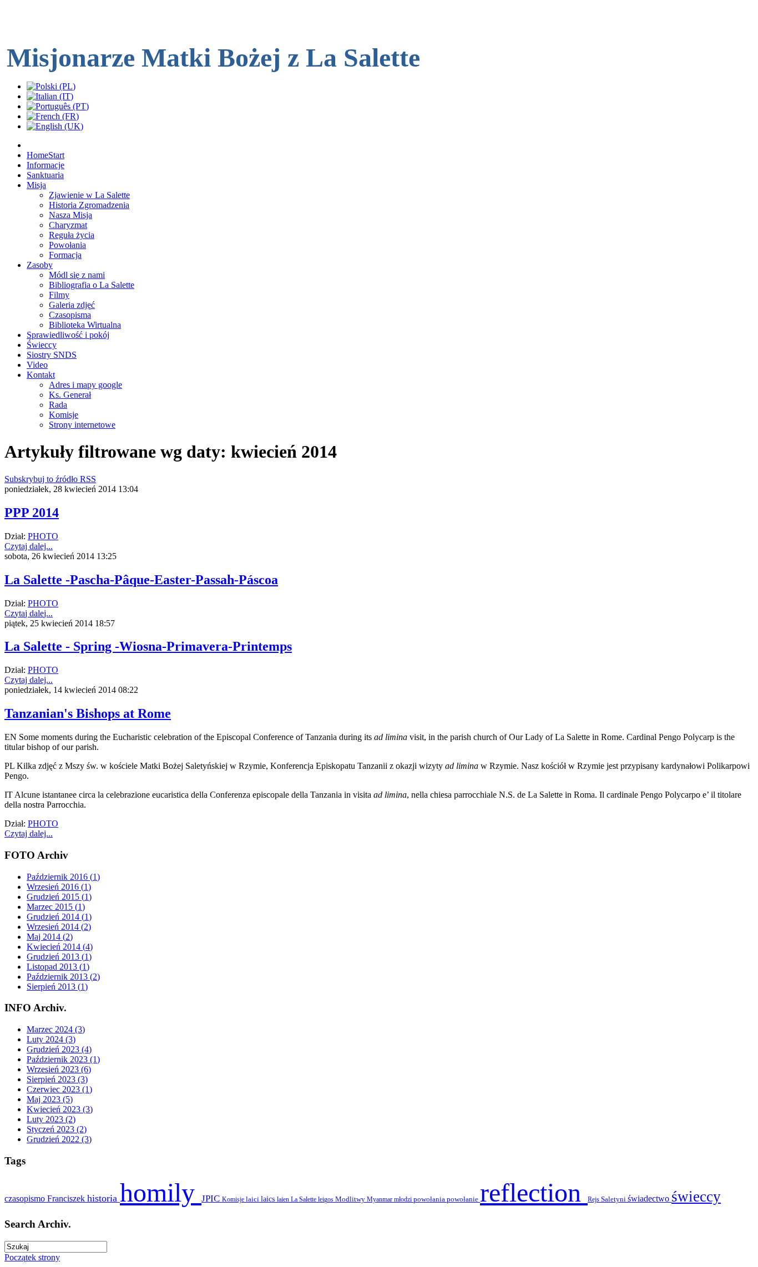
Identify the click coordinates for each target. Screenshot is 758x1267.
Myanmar (380, 1199)
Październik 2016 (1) (63, 876)
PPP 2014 (31, 512)
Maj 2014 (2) (50, 936)
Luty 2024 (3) (51, 1039)
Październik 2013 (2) (63, 976)
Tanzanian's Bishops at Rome (87, 713)
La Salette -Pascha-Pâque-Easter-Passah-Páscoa (141, 579)
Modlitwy (351, 1199)
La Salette (304, 1199)
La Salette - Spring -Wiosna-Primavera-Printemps (148, 646)
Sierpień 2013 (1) (57, 986)
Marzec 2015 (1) (56, 906)
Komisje (234, 1199)
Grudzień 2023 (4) (59, 1049)
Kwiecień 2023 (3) (60, 1109)
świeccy (696, 1196)
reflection (534, 1192)
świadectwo (649, 1198)
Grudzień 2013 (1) (59, 956)
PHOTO (43, 536)
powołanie (463, 1199)
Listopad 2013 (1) (58, 966)
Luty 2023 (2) (51, 1119)
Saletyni (614, 1199)
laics (269, 1199)
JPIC (211, 1198)
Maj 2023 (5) (50, 1099)
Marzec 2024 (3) (56, 1029)
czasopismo (25, 1198)
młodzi (403, 1199)
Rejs (594, 1199)
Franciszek (67, 1198)
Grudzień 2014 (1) (59, 916)
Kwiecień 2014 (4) (60, 946)
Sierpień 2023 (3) (57, 1079)
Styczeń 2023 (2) (57, 1129)
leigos (326, 1199)
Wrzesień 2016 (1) (59, 886)
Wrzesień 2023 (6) (59, 1069)
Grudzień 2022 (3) (59, 1139)
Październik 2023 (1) (63, 1059)
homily (160, 1192)
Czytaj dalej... (28, 546)
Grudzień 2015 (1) (59, 896)
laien (284, 1199)
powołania (430, 1199)
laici (253, 1199)
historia (103, 1198)
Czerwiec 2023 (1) (59, 1089)
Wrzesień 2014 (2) (59, 926)
